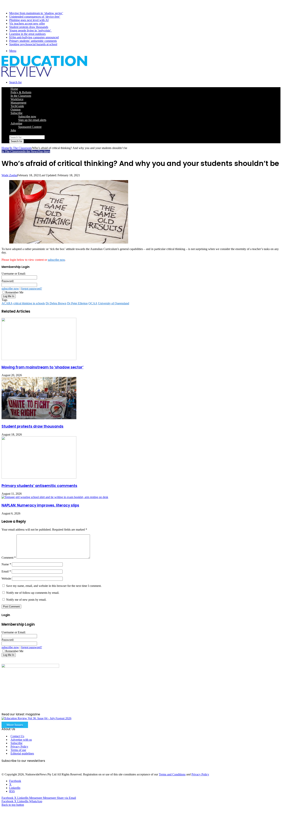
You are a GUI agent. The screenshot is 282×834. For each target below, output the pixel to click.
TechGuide (17, 106)
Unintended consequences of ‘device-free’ (34, 16)
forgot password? (31, 288)
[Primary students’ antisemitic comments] (39, 477)
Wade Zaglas (9, 175)
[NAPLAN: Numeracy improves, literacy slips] (55, 497)
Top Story (44, 151)
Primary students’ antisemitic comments (33, 40)
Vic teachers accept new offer (27, 23)
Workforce (17, 99)
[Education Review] (44, 75)
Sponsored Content (29, 126)
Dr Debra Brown (56, 303)
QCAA (92, 303)
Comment (9, 557)
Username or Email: (14, 273)
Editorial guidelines (22, 753)
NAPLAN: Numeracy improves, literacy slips (40, 505)
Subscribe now (27, 116)
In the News (30, 151)
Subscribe (16, 113)
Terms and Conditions (172, 774)
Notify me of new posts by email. (26, 599)
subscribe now (56, 259)
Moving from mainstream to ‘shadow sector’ (36, 13)
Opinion (16, 109)
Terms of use (18, 750)
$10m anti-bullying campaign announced (34, 37)
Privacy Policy (19, 746)
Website (6, 578)
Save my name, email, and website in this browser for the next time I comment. (53, 585)
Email (6, 571)
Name (6, 564)
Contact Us (17, 736)
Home (5, 148)
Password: (8, 281)
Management (18, 102)
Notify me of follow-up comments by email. (32, 592)
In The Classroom (20, 148)
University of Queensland (113, 303)
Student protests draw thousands (28, 27)
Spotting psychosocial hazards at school (33, 44)
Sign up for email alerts (32, 120)
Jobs (13, 130)
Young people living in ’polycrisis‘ (30, 30)
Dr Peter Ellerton (77, 303)
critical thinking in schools (29, 303)
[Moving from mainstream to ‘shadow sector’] (39, 359)
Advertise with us (21, 739)
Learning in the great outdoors (27, 34)
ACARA (7, 303)
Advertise (16, 123)
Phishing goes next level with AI (29, 20)
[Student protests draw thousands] (39, 418)
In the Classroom (21, 95)
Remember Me (14, 292)
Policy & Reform (21, 92)
